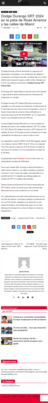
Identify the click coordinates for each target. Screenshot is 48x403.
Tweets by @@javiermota (10, 386)
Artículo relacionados (9, 308)
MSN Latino (6, 396)
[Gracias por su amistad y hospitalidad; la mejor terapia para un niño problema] (6, 319)
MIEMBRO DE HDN (39, 396)
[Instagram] (19, 297)
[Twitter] (29, 297)
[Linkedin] (24, 297)
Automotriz (5, 12)
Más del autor (7, 311)
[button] (45, 3)
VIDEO (14, 396)
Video (15, 12)
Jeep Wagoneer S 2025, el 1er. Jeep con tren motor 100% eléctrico (12, 246)
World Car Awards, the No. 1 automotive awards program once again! (27, 341)
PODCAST (22, 396)
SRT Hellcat (5, 187)
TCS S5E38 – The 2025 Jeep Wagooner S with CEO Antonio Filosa (36, 246)
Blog (11, 12)
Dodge (13, 218)
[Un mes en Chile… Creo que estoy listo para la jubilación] (6, 330)
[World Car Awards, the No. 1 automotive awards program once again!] (6, 341)
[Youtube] (33, 297)
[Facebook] (15, 297)
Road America (40, 218)
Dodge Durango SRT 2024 (26, 218)
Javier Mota (7, 28)
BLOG (29, 396)
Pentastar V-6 (22, 158)
